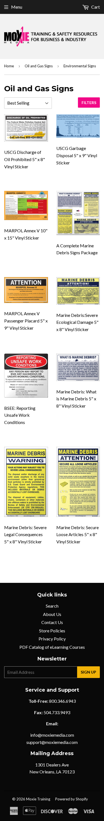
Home (9, 66)
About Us (52, 614)
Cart (95, 6)
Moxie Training (38, 799)
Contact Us (52, 622)
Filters (89, 102)
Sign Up (88, 672)
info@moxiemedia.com (52, 735)
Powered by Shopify (71, 799)
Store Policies (52, 630)
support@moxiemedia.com (52, 742)
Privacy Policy (52, 638)
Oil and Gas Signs (39, 66)
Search (52, 605)
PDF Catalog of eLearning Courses (52, 647)
